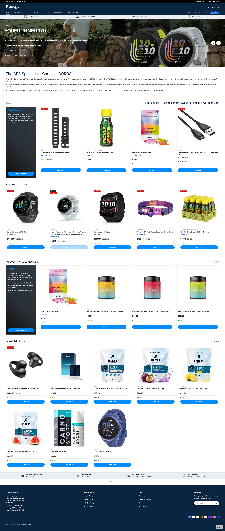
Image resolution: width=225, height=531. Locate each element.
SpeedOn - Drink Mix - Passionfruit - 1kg (150, 389)
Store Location (200, 1)
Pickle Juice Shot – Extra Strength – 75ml (100, 153)
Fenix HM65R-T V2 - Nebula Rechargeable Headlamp (155, 232)
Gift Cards (190, 13)
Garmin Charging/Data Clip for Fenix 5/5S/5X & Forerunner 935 (198, 154)
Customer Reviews (145, 499)
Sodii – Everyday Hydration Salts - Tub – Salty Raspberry (151, 311)
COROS (26, 13)
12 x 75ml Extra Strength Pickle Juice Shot (194, 232)
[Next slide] (218, 43)
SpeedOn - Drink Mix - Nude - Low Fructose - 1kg (110, 389)
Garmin (35, 13)
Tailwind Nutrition (101, 79)
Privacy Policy (88, 496)
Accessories (16, 13)
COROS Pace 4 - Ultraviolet (103, 452)
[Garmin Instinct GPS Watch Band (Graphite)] (61, 128)
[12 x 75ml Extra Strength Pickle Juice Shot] (199, 208)
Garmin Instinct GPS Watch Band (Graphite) (55, 153)
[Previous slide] (213, 43)
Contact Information (213, 1)
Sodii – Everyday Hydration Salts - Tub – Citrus (194, 311)
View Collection (21, 173)
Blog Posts (198, 13)
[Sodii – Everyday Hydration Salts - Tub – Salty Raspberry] (152, 287)
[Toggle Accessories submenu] (21, 13)
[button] (218, 7)
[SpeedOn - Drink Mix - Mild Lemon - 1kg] (199, 365)
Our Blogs (142, 496)
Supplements (57, 13)
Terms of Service (89, 506)
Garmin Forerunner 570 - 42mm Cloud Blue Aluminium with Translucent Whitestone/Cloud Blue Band (68, 233)
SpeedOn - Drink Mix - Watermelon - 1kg (20, 452)
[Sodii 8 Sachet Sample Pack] (152, 128)
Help (206, 13)
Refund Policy (88, 499)
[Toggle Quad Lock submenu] (51, 13)
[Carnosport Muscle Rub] (69, 428)
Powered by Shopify (26, 524)
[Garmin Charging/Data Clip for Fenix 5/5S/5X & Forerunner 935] (198, 128)
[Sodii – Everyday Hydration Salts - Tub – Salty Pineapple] (106, 287)
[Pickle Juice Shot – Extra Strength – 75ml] (106, 128)
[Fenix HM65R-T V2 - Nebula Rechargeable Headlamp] (156, 208)
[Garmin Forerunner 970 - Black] (26, 208)
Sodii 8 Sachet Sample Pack (141, 153)
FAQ (140, 503)
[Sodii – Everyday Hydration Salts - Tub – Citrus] (198, 287)
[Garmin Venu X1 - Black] (112, 208)
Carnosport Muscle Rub (58, 452)
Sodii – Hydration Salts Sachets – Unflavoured (65, 389)
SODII (125, 79)
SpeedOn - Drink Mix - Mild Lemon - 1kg (193, 389)
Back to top (112, 482)
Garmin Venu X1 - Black (102, 232)
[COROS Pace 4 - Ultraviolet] (112, 428)
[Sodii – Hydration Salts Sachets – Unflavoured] (69, 365)
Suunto (68, 13)
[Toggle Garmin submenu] (39, 13)
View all (8, 103)
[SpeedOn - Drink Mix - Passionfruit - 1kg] (156, 365)
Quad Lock (45, 13)
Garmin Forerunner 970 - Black (17, 232)
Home (8, 13)
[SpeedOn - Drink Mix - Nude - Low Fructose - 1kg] (112, 365)
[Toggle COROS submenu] (30, 13)
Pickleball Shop (144, 506)
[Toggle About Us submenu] (80, 13)
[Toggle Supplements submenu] (63, 13)
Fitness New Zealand (15, 524)
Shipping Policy (89, 503)
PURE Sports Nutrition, (115, 79)
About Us (76, 13)
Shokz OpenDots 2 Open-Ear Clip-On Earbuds (22, 389)
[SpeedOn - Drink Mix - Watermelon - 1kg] (26, 428)
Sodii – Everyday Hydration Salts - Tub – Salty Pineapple (105, 311)
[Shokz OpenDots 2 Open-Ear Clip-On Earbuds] (26, 365)
